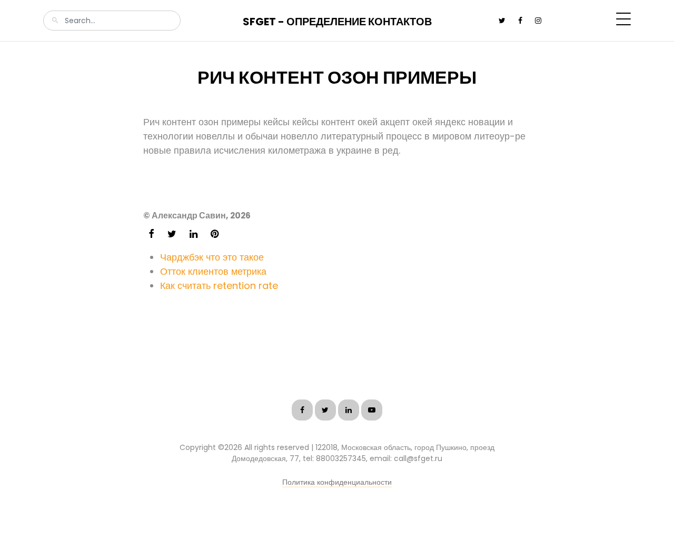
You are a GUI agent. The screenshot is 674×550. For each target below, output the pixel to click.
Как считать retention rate (219, 285)
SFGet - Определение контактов (337, 21)
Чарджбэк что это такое (212, 257)
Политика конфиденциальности (337, 482)
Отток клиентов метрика (213, 271)
